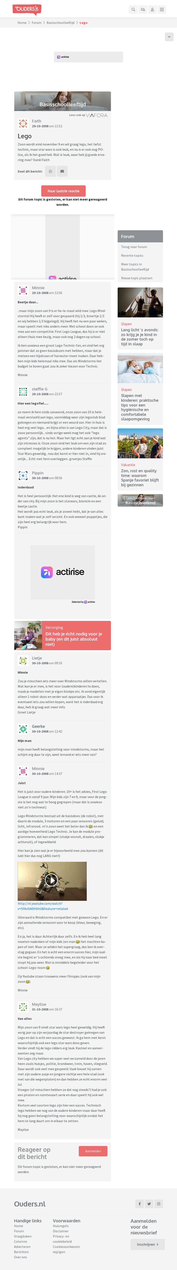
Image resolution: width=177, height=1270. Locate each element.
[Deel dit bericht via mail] (62, 171)
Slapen (126, 323)
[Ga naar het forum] (143, 9)
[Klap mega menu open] (162, 9)
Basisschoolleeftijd (60, 22)
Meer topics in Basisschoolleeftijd (135, 266)
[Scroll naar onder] (169, 37)
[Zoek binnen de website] (133, 9)
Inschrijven (146, 1244)
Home (22, 22)
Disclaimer (61, 1231)
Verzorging (54, 627)
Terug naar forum (134, 247)
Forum (36, 22)
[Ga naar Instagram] (158, 1204)
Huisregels (61, 1226)
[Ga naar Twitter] (149, 1204)
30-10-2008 (40, 478)
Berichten (21, 1252)
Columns (20, 1241)
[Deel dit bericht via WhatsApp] (50, 171)
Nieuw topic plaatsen (136, 278)
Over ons (20, 1257)
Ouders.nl (30, 1203)
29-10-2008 (40, 126)
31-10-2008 (40, 1009)
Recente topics (132, 255)
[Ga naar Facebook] (139, 1204)
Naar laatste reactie (63, 191)
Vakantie (128, 464)
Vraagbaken (23, 1236)
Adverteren (22, 1246)
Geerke (38, 726)
